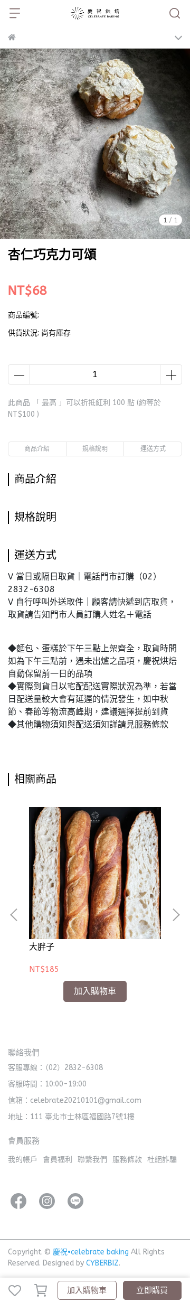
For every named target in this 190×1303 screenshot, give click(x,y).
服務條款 (127, 1159)
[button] (175, 914)
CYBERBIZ (102, 1263)
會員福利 (57, 1159)
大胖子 (41, 947)
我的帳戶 (22, 1159)
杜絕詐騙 (162, 1159)
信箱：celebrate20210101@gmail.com (74, 1100)
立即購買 (152, 1290)
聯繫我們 (92, 1159)
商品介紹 (37, 449)
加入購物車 (87, 1290)
